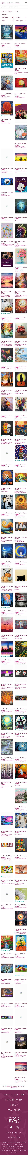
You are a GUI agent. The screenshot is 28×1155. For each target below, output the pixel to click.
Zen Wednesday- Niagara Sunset (21, 1081)
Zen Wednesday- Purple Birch (7, 786)
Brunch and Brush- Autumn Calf (19, 884)
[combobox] (7, 17)
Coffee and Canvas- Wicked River (19, 614)
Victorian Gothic (5, 515)
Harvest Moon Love (19, 97)
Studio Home (10, 2)
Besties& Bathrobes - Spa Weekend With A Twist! (7, 245)
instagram (17, 1127)
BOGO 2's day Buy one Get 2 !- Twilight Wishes (20, 761)
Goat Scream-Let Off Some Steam (20, 443)
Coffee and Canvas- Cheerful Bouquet (19, 270)
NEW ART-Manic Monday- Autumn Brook (21, 296)
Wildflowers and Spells (20, 858)
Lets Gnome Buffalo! (20, 466)
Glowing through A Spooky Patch (19, 1031)
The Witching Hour (19, 736)
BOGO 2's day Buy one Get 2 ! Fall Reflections (6, 345)
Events (17, 2)
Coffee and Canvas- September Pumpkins (20, 147)
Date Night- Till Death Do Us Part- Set (7, 688)
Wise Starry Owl (5, 466)
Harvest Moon (4, 417)
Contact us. (14, 1087)
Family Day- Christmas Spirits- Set (20, 688)
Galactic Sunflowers (6, 220)
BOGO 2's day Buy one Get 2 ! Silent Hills (20, 1056)
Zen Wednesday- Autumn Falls (7, 958)
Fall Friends (17, 785)
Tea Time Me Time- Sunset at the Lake (5, 296)
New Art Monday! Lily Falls (7, 760)
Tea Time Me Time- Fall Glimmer (6, 541)
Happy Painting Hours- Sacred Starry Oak (6, 982)
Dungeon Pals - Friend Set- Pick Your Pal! (20, 712)
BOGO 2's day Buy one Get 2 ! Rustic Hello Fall (6, 590)
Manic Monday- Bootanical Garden (19, 541)
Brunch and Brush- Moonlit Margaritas (5, 737)
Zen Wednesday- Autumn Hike (21, 73)
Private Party (14, 1100)
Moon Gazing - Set (5, 195)
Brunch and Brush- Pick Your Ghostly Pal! (6, 1031)
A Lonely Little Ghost (20, 564)
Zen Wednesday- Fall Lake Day (20, 369)
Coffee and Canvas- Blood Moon (5, 97)
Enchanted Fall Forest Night (6, 712)
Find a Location (14, 1095)
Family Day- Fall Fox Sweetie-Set (20, 982)
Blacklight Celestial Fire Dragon (20, 246)
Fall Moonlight (18, 638)
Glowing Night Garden (6, 368)
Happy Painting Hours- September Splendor (20, 663)
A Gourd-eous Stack (20, 957)
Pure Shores (18, 46)
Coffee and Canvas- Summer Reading (5, 565)
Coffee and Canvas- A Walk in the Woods (6, 394)
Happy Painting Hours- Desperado (6, 171)
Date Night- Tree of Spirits (19, 1007)
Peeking (17, 589)
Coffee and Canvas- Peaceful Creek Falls (6, 47)
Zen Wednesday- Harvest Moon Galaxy (7, 614)
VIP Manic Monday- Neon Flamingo (7, 1057)
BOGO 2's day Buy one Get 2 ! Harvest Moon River (20, 933)
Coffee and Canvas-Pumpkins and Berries (6, 320)
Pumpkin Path (4, 491)
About (14, 1105)
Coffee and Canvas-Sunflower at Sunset (20, 516)
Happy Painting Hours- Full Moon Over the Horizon (6, 835)
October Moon (4, 638)
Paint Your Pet (18, 834)
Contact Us (14, 1137)
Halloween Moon (19, 393)
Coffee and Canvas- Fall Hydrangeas (20, 345)
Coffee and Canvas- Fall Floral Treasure (20, 418)
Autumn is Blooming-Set (7, 908)
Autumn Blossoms (19, 319)
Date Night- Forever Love (7, 883)
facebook (11, 1127)
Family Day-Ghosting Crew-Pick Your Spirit (6, 859)
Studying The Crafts (5, 1006)
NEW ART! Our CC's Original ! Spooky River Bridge (20, 492)
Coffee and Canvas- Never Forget (5, 663)
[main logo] (3, 2)
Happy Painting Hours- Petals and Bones (6, 443)
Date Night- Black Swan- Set (21, 171)
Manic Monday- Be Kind (21, 907)
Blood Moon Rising (5, 123)
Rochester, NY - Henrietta (7, 7)
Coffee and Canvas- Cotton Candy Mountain (21, 810)
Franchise (14, 1110)
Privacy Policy (14, 1133)
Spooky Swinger (19, 220)
